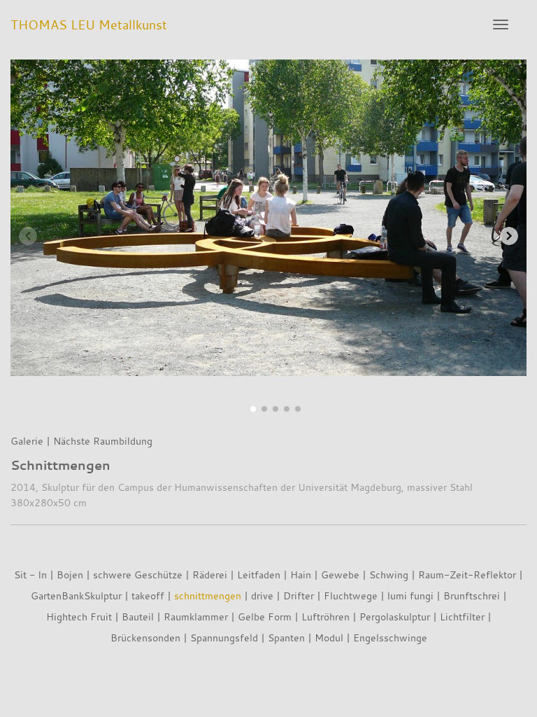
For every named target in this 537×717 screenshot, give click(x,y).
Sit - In (30, 574)
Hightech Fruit (79, 616)
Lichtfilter (462, 616)
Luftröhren (325, 616)
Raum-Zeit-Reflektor (467, 574)
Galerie (26, 440)
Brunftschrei (471, 595)
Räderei (209, 574)
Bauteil (138, 616)
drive (262, 595)
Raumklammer (196, 616)
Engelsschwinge (390, 637)
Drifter (298, 595)
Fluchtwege (351, 595)
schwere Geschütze (137, 574)
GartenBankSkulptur (76, 595)
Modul (329, 637)
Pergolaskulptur (394, 616)
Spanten (286, 637)
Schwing (388, 574)
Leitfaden (258, 574)
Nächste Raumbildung (102, 440)
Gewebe (340, 574)
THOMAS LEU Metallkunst (88, 24)
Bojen (70, 574)
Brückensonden (145, 637)
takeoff (147, 595)
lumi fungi (410, 595)
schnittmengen (207, 595)
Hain (300, 574)
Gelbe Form (265, 616)
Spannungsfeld (224, 637)
